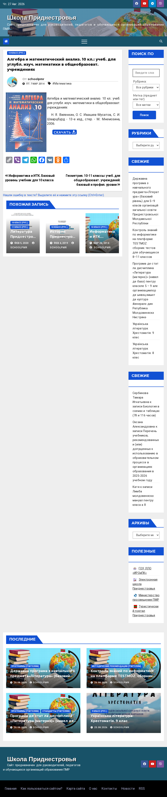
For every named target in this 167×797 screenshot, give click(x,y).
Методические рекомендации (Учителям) (116, 666)
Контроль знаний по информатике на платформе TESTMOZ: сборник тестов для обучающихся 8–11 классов (146, 243)
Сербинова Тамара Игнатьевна (141, 397)
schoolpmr (36, 79)
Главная (10, 788)
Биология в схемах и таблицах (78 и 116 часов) (146, 411)
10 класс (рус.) (16, 53)
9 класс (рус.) (99, 711)
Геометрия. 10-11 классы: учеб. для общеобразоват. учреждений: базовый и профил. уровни (93, 180)
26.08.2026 (21, 682)
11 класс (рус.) (20, 227)
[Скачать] (64, 132)
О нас (93, 788)
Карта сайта (75, 788)
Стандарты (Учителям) (56, 711)
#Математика (61, 83)
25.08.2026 (101, 727)
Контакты (109, 788)
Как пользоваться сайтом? (41, 788)
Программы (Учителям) (25, 666)
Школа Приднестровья (41, 17)
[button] (160, 41)
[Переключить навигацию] (84, 41)
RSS (142, 788)
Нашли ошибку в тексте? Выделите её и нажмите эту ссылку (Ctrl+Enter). (53, 195)
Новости (128, 788)
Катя (136, 487)
